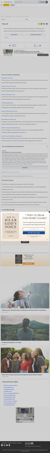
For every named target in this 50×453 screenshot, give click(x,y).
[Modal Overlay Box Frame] (25, 226)
